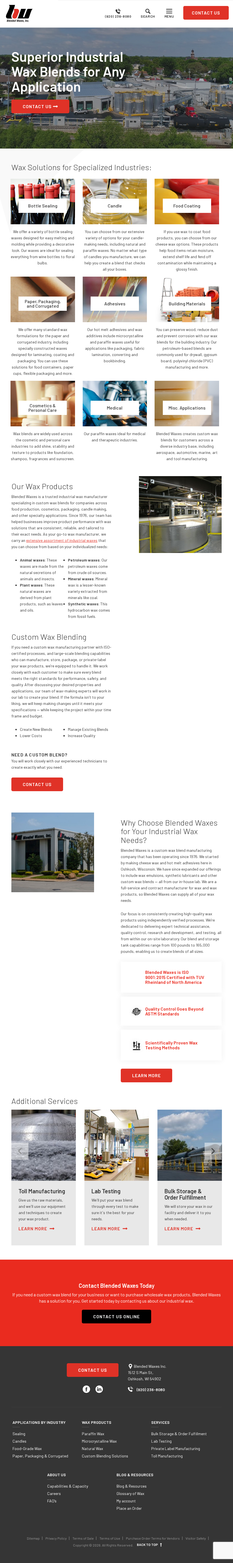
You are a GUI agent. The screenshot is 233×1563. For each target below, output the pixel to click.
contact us (206, 12)
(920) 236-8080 (118, 16)
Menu (169, 16)
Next (213, 1151)
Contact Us (37, 106)
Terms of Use (109, 1538)
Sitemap (33, 1538)
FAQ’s (52, 1500)
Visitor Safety (196, 1538)
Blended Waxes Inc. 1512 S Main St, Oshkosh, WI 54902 (147, 1372)
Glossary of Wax (130, 1493)
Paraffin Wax (93, 1433)
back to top (148, 1544)
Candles (19, 1441)
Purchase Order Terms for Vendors (153, 1538)
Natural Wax (92, 1448)
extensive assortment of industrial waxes (61, 540)
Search (148, 16)
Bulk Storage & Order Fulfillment (179, 1433)
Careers (54, 1493)
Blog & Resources (131, 1486)
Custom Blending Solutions (105, 1455)
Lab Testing (161, 1441)
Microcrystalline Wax (99, 1441)
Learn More (146, 1075)
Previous (19, 1151)
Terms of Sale (83, 1538)
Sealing (19, 1433)
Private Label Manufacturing (175, 1448)
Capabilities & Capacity (67, 1486)
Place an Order (129, 1508)
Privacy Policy (56, 1538)
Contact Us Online (116, 1316)
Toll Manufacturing (167, 1455)
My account (126, 1500)
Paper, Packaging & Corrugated (40, 1455)
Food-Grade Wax (27, 1448)
